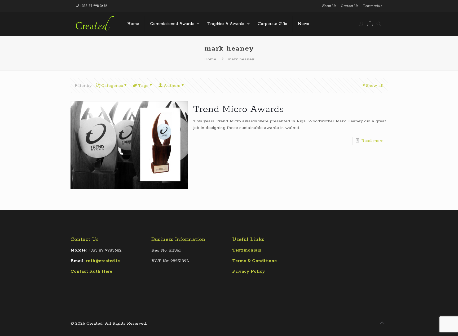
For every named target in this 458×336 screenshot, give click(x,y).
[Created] (95, 24)
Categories (112, 85)
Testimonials (372, 6)
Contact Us (349, 6)
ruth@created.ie (103, 261)
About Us (329, 6)
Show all (375, 85)
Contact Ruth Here (91, 271)
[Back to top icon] (381, 323)
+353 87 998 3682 (93, 6)
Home (210, 59)
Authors (172, 85)
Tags (143, 85)
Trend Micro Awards (238, 109)
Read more (372, 141)
